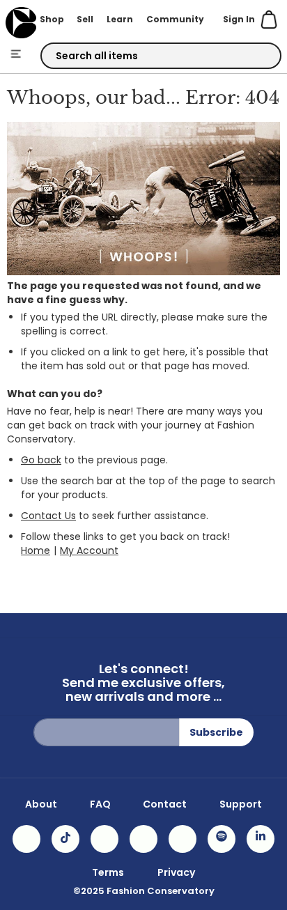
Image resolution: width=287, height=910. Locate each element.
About (41, 804)
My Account (89, 550)
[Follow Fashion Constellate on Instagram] (26, 839)
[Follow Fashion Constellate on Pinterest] (182, 839)
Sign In (239, 19)
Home (35, 550)
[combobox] (161, 56)
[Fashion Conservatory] (21, 22)
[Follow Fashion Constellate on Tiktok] (65, 839)
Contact (165, 804)
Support (240, 804)
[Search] (258, 56)
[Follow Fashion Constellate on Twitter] (143, 839)
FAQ (100, 804)
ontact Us (52, 516)
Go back (41, 460)
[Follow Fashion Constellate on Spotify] (221, 839)
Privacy (176, 872)
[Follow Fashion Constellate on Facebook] (104, 839)
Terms (108, 872)
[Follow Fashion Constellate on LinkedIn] (260, 839)
